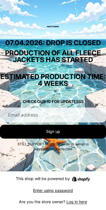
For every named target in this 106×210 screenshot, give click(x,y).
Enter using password (53, 190)
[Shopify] (81, 178)
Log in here (76, 201)
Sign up (53, 131)
